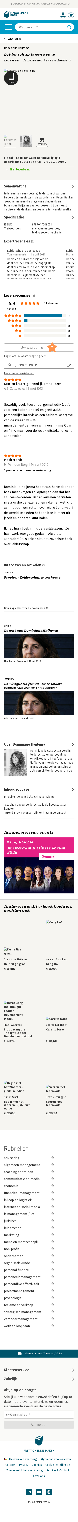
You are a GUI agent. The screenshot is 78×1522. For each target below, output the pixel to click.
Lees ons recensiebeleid (19, 373)
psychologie (12, 1298)
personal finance (16, 1270)
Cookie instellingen (57, 1465)
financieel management (22, 1193)
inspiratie (56, 232)
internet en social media (22, 1207)
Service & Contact (57, 1470)
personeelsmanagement (22, 1277)
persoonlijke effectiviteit (21, 1284)
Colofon (10, 1465)
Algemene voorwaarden (55, 1459)
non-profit (11, 1249)
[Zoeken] (69, 27)
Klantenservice (16, 1370)
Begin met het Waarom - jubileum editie (17, 1105)
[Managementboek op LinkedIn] (29, 1492)
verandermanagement (21, 1319)
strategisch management (22, 1312)
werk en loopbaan (17, 1326)
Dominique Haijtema (16, 48)
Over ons (39, 1476)
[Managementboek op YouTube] (39, 1492)
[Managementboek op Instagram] (49, 1492)
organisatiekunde (17, 1263)
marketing (11, 1235)
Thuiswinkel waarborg (23, 1459)
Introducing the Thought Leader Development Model (18, 1033)
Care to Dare (55, 1029)
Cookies (37, 1465)
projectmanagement (19, 1291)
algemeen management (22, 1165)
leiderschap (12, 1228)
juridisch (10, 1221)
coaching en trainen (18, 1172)
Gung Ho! (52, 964)
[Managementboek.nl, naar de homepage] (16, 17)
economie (11, 1186)
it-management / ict (19, 1214)
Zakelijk (10, 1379)
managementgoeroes (45, 228)
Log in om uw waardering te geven (25, 356)
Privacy (23, 1465)
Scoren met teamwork (54, 1103)
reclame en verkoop (18, 1305)
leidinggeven (40, 232)
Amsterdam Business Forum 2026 (36, 850)
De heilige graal (15, 964)
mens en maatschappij (21, 1242)
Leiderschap (14, 38)
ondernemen (13, 1256)
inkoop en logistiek (18, 1200)
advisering (11, 1158)
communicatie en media (22, 1179)
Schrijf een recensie (22, 364)
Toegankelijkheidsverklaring (24, 1470)
